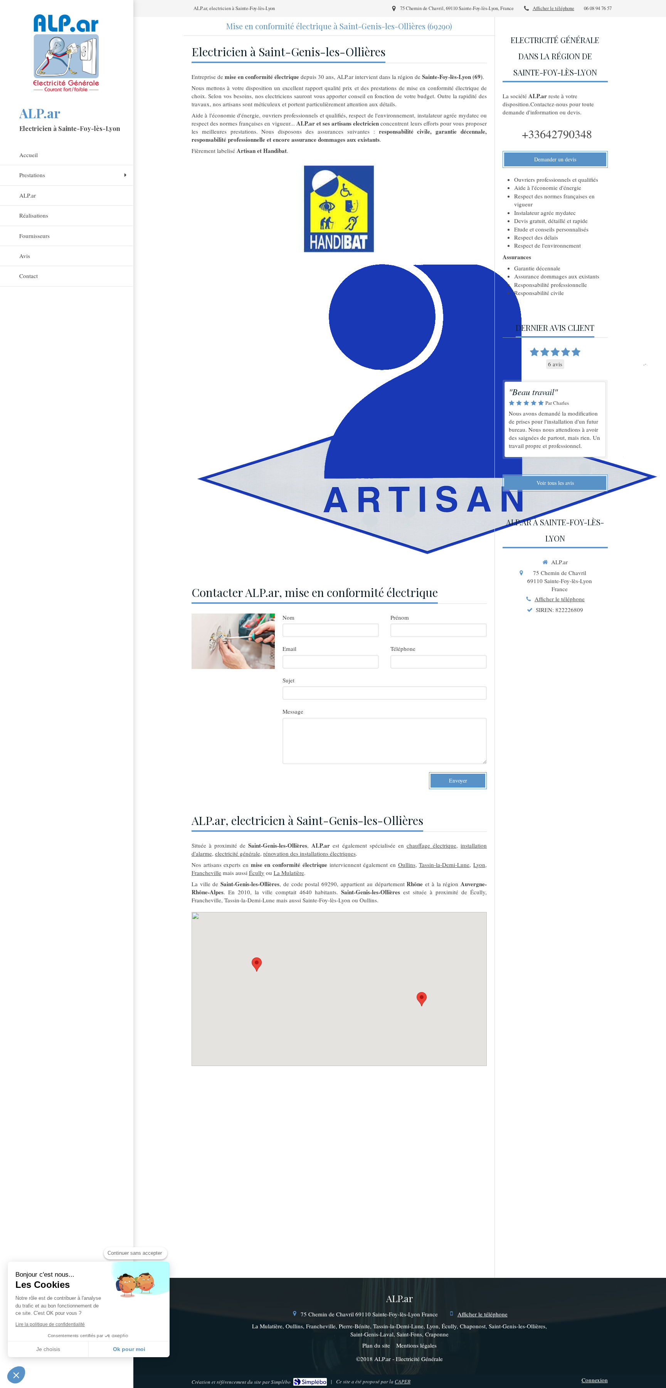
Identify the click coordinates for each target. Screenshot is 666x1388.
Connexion (595, 1380)
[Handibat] (339, 209)
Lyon (479, 864)
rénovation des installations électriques (309, 853)
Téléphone (402, 648)
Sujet (288, 680)
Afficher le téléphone (553, 8)
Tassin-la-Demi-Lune (444, 864)
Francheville (206, 873)
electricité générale (237, 853)
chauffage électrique (431, 845)
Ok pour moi (129, 1349)
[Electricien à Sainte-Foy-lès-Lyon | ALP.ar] (66, 52)
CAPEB (402, 1381)
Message (293, 711)
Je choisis (48, 1349)
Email (289, 648)
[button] (16, 1375)
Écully (256, 873)
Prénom (399, 617)
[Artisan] (426, 408)
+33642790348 (557, 133)
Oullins (406, 864)
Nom (288, 617)
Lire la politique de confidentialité (50, 1324)
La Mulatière (289, 873)
